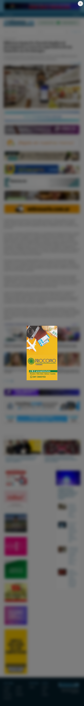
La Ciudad (7, 687)
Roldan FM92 (8, 15)
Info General (7, 694)
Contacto (76, 15)
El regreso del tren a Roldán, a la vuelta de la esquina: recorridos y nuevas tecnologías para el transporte (73, 555)
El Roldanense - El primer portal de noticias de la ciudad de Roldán (19, 22)
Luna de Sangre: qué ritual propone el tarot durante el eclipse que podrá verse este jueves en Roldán (73, 578)
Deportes (6, 691)
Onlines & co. (75, 692)
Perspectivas (7, 698)
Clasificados (19, 694)
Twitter (44, 691)
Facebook (45, 687)
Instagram (45, 694)
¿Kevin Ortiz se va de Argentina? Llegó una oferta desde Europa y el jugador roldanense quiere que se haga (72, 532)
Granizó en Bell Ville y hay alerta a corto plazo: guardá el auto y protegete (72, 510)
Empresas (19, 691)
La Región (19, 687)
